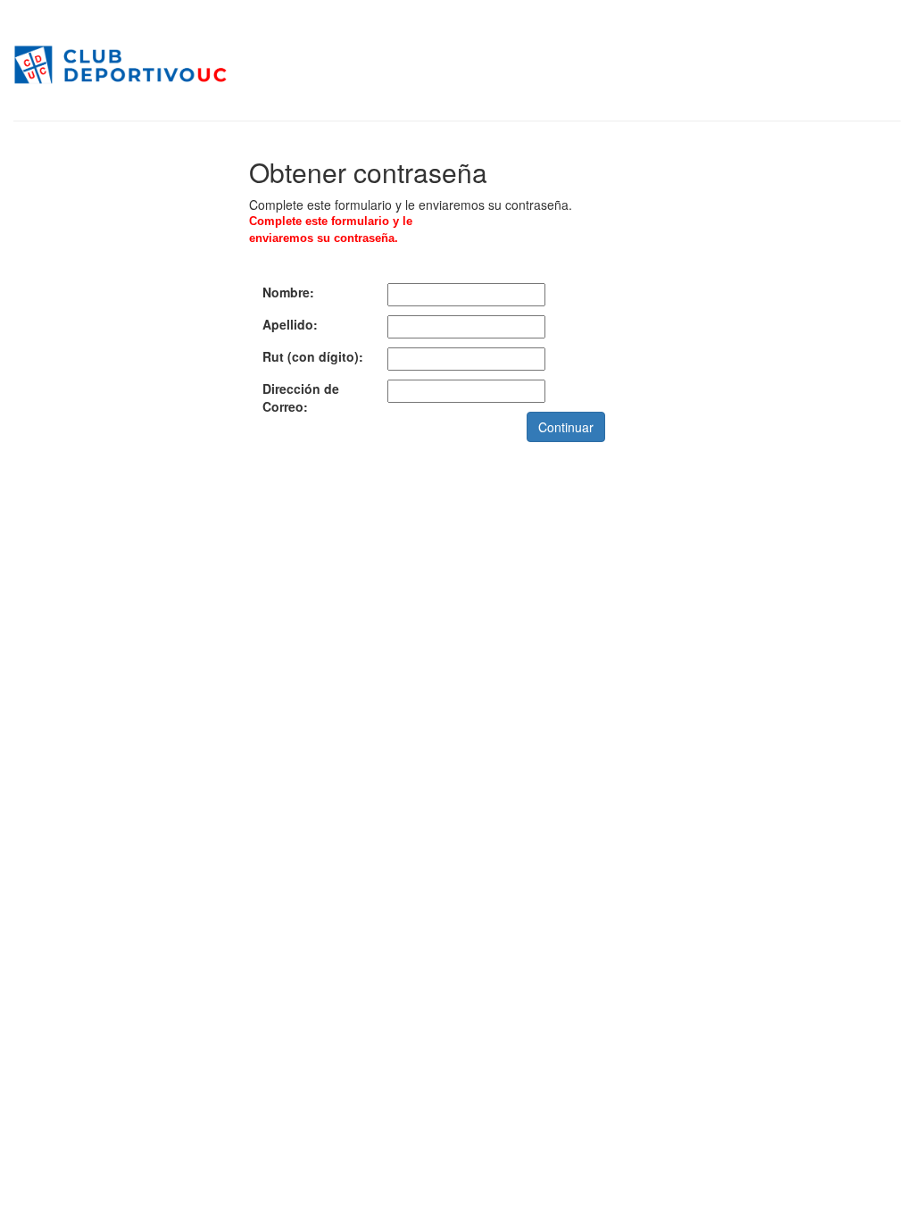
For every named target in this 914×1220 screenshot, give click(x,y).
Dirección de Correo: (300, 397)
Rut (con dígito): (312, 356)
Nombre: (288, 292)
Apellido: (290, 324)
